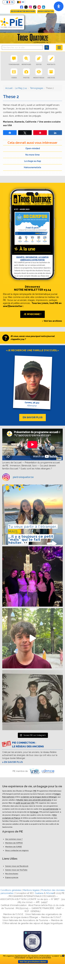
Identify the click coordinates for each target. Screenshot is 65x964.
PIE (34, 791)
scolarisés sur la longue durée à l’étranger (39, 797)
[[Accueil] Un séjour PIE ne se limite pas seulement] (32, 700)
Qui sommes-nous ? (14, 839)
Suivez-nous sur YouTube (16, 870)
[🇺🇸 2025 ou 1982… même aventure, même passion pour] (32, 638)
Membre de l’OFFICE (14, 843)
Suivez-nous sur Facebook (16, 866)
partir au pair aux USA (25, 803)
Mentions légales (31, 890)
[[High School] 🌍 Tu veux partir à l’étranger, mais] (32, 515)
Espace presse (11, 877)
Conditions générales (10, 890)
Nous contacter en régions (17, 850)
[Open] (58, 6)
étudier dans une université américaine (34, 800)
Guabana (39, 893)
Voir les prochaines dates (33, 962)
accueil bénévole (50, 809)
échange (34, 812)
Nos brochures (11, 874)
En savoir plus (13, 762)
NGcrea (50, 893)
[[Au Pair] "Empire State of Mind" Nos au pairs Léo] (32, 576)
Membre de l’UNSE (13, 846)
